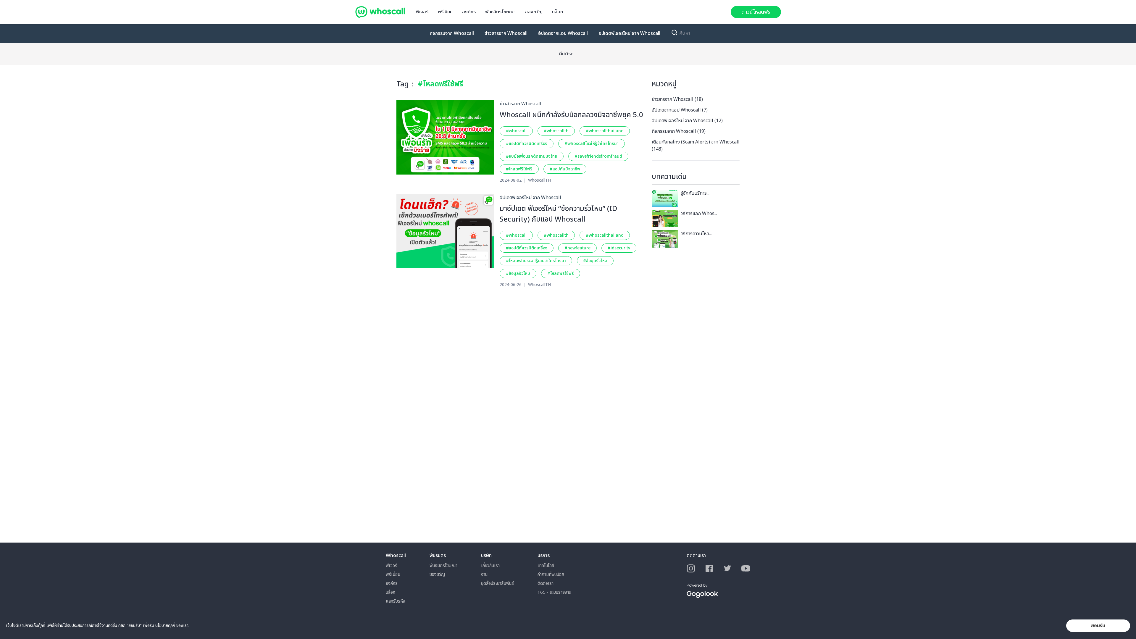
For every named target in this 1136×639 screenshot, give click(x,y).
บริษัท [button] (486, 555)
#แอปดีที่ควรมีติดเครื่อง (526, 144)
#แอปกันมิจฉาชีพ (565, 169)
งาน (484, 574)
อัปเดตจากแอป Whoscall (563, 33)
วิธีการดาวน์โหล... (696, 233)
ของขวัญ (534, 11)
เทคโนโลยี (546, 565)
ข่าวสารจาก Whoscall (506, 33)
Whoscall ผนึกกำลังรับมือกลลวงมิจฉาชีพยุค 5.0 (571, 115)
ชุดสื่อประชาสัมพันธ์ (497, 583)
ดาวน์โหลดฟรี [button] (755, 12)
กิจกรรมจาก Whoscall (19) (679, 131)
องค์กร (469, 11)
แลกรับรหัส (395, 601)
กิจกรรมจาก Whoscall (452, 33)
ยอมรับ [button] (1098, 625)
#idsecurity (619, 248)
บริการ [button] (544, 555)
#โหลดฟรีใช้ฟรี (519, 169)
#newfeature (577, 248)
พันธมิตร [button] (438, 555)
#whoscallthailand (605, 131)
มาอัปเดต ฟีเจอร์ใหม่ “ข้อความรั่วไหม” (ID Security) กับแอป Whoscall (558, 214)
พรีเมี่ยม (445, 11)
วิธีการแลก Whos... (699, 213)
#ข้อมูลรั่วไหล (595, 261)
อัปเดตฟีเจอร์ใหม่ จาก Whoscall (629, 33)
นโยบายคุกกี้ (165, 625)
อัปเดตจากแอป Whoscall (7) (680, 110)
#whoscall (516, 131)
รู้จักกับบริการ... (695, 193)
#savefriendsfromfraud (598, 156)
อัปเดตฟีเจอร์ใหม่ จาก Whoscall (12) (687, 120)
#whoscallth (556, 131)
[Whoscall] (380, 12)
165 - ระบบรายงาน (554, 592)
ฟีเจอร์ (422, 11)
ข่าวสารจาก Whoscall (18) (677, 99)
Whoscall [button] (396, 555)
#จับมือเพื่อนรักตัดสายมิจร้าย (531, 156)
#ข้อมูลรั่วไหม (518, 273)
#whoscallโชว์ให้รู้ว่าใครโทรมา (591, 144)
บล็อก (557, 11)
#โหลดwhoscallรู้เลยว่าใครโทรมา (536, 261)
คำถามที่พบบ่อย (551, 574)
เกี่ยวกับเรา (490, 565)
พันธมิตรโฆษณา (500, 11)
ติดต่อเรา (546, 583)
